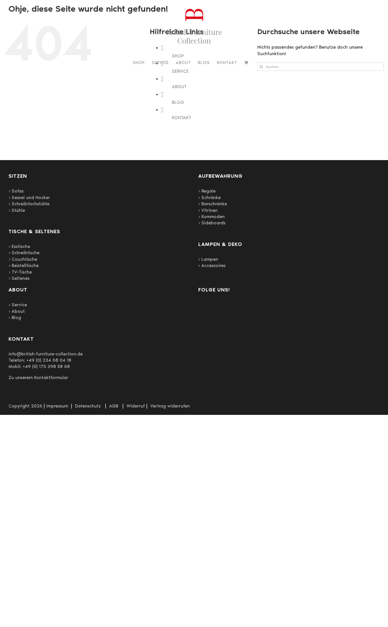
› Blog (15, 317)
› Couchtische (23, 259)
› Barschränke (212, 203)
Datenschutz (88, 406)
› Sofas (16, 191)
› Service (18, 304)
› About (17, 311)
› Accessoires (212, 265)
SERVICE (180, 71)
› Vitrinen (208, 210)
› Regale (207, 191)
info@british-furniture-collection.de (46, 354)
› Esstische (19, 246)
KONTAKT (181, 117)
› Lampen (208, 259)
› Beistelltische (24, 265)
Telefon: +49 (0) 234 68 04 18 (40, 360)
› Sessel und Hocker (29, 197)
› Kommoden (211, 216)
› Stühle (17, 210)
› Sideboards (212, 222)
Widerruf (135, 406)
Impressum (57, 406)
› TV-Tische (20, 272)
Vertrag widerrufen (170, 406)
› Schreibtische (24, 252)
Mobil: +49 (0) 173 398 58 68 (39, 366)
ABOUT (179, 86)
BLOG (178, 102)
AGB (113, 406)
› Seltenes (19, 278)
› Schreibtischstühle (29, 203)
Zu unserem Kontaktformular (38, 377)
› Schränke (209, 197)
